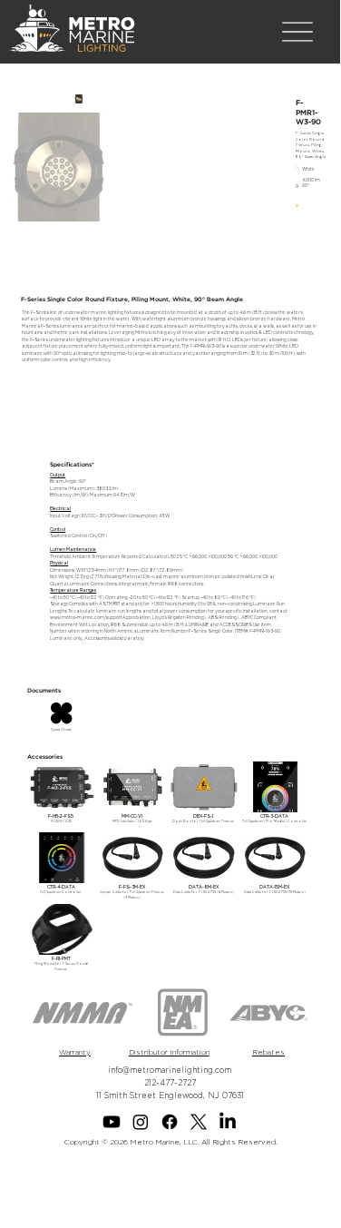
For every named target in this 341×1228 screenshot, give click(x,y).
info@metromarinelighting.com (169, 1070)
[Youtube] (112, 1122)
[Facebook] (170, 1122)
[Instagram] (141, 1122)
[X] (199, 1122)
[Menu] (297, 32)
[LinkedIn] (228, 1122)
